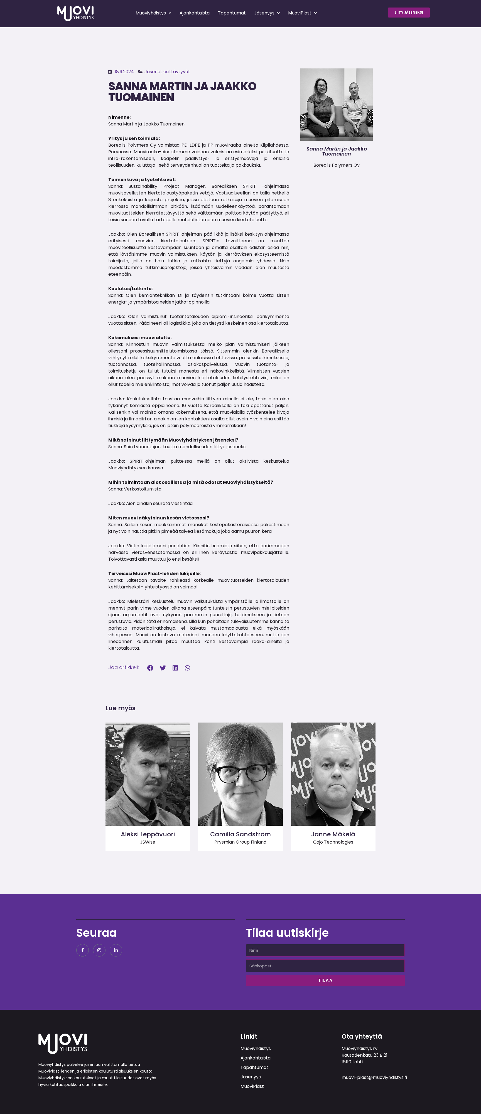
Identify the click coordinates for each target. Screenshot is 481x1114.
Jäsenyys (264, 13)
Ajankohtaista (195, 13)
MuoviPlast (299, 13)
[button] (150, 668)
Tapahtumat (232, 13)
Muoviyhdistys (151, 13)
